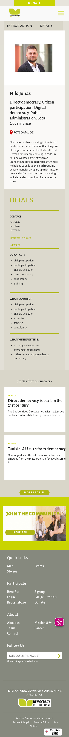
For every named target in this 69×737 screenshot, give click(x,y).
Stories (12, 571)
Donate (34, 3)
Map (10, 566)
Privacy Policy (41, 722)
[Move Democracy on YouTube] (37, 670)
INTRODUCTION (19, 25)
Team (11, 628)
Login (11, 597)
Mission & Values (46, 623)
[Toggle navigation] (61, 12)
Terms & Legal (21, 722)
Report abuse (16, 602)
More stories (34, 492)
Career (39, 628)
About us (13, 623)
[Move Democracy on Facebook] (10, 670)
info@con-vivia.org (20, 237)
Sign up (39, 592)
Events (39, 566)
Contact (12, 633)
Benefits (13, 592)
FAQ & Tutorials (45, 597)
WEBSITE (15, 245)
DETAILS (46, 25)
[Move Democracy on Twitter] (23, 670)
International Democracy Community (14, 12)
